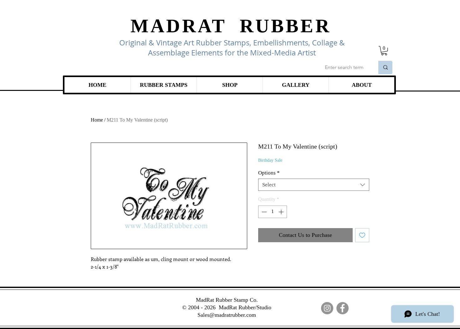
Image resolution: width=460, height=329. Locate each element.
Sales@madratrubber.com (226, 315)
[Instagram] (327, 308)
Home (97, 120)
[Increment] (281, 212)
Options (269, 173)
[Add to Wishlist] (362, 235)
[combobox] (313, 185)
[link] (384, 50)
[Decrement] (263, 212)
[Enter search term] (385, 67)
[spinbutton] (272, 212)
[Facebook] (342, 308)
